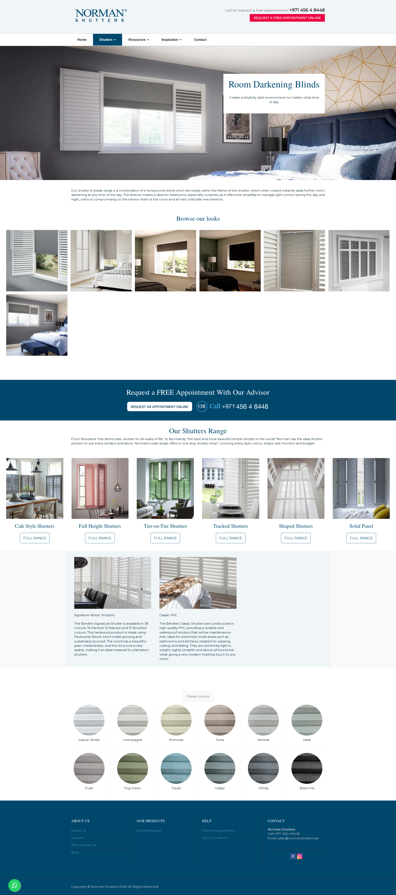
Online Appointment (218, 831)
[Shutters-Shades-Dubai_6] (359, 260)
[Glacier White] (89, 720)
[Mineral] (263, 720)
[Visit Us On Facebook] (292, 856)
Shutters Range (149, 831)
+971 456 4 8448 (307, 10)
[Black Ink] (307, 768)
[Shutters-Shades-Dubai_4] (230, 260)
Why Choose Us (83, 845)
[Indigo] (219, 768)
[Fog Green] (132, 768)
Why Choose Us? (215, 838)
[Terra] (219, 720)
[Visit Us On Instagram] (299, 856)
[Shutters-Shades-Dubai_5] (294, 260)
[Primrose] (176, 720)
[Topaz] (176, 768)
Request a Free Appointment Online (287, 18)
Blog (75, 852)
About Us (78, 831)
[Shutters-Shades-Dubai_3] (165, 260)
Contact (77, 838)
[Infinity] (263, 768)
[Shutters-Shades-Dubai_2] (101, 260)
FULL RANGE (34, 538)
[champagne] (132, 720)
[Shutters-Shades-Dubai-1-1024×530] (36, 325)
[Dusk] (89, 768)
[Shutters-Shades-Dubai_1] (36, 260)
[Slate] (307, 720)
